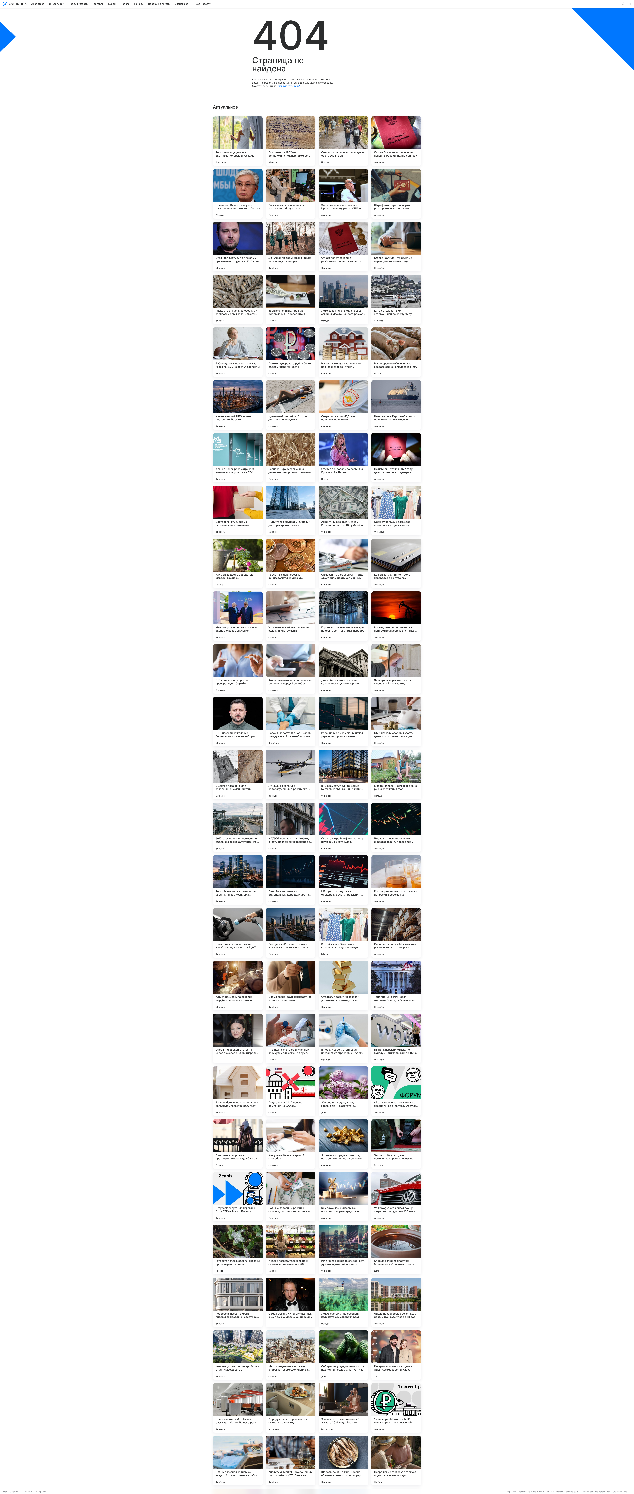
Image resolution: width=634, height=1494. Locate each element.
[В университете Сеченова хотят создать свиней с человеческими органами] (396, 352)
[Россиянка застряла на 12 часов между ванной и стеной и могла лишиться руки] (290, 721)
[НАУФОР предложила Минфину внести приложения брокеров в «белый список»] (290, 827)
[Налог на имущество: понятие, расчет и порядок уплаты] (343, 352)
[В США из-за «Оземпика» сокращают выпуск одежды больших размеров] (343, 933)
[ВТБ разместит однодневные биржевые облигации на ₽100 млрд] (343, 774)
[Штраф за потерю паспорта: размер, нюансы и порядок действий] (396, 194)
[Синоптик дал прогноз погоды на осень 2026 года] (343, 141)
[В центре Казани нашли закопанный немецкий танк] (238, 774)
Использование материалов (596, 1491)
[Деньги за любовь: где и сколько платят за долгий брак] (290, 246)
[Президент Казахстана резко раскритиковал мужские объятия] (238, 194)
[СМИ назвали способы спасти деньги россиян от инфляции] (396, 721)
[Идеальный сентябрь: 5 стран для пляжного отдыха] (290, 405)
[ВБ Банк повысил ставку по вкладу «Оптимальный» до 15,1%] (396, 1038)
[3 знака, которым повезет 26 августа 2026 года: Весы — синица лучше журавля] (343, 1408)
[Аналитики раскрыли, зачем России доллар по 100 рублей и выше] (343, 510)
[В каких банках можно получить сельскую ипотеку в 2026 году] (238, 1091)
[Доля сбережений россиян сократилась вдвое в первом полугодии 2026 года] (343, 669)
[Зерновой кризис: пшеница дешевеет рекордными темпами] (290, 457)
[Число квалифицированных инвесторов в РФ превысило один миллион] (396, 827)
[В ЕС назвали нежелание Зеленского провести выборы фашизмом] (238, 721)
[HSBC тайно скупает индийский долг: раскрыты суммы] (290, 510)
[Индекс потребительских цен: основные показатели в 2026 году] (290, 1249)
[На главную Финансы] (17, 4)
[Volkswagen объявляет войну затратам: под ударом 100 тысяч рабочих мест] (396, 1196)
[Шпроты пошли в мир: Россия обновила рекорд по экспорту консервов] (343, 1460)
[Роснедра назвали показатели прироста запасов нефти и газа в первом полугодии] (396, 616)
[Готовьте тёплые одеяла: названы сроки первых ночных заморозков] (238, 1249)
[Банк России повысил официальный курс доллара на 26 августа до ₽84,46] (290, 880)
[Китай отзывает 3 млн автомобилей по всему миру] (396, 299)
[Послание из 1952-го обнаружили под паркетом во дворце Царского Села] (290, 141)
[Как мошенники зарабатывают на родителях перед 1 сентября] (290, 669)
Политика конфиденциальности (533, 1491)
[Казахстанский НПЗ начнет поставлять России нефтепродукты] (238, 405)
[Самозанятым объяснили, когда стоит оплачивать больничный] (343, 563)
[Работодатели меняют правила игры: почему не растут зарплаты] (238, 352)
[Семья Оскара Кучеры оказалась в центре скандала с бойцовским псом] (290, 1302)
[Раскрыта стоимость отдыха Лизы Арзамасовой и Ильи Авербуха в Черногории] (396, 1355)
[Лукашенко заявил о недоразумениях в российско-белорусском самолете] (290, 774)
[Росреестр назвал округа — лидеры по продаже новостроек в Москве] (238, 1302)
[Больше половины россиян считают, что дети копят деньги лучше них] (290, 1196)
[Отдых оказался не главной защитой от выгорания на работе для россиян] (238, 1460)
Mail (5, 1491)
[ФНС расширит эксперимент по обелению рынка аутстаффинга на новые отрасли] (238, 827)
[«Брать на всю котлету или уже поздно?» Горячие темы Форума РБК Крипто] (396, 1091)
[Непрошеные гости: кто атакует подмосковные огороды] (396, 1460)
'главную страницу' (288, 86)
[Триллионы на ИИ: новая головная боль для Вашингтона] (396, 985)
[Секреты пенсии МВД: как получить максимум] (343, 405)
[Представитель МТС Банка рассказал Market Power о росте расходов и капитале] (238, 1408)
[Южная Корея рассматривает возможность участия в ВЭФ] (238, 457)
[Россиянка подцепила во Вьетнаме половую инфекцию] (238, 141)
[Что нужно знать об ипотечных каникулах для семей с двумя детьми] (290, 1038)
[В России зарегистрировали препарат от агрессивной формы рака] (343, 1038)
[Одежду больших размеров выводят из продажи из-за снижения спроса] (396, 510)
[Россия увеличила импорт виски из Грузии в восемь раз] (396, 880)
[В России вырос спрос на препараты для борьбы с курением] (238, 669)
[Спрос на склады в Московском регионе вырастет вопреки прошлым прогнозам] (396, 933)
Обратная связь (620, 1491)
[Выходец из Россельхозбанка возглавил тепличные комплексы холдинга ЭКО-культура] (290, 933)
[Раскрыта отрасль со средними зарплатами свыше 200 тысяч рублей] (238, 299)
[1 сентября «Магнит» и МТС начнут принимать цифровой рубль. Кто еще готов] (396, 1408)
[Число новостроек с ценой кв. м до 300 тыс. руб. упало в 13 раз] (396, 1302)
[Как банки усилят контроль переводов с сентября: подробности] (396, 563)
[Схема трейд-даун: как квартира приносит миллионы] (290, 985)
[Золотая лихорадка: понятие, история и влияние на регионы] (343, 1144)
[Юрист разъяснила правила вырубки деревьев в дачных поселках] (238, 985)
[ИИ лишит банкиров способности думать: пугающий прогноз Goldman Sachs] (343, 1249)
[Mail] (5, 4)
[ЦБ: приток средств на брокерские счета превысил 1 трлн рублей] (343, 880)
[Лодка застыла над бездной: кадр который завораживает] (343, 1302)
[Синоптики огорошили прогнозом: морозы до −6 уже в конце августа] (238, 1144)
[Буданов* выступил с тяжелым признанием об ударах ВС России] (238, 246)
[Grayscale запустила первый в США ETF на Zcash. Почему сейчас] (238, 1196)
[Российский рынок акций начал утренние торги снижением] (343, 721)
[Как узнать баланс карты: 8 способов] (290, 1144)
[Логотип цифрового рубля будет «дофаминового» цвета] (290, 352)
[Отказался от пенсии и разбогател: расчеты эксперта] (343, 246)
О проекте (511, 1491)
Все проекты (41, 1491)
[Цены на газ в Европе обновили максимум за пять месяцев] (396, 405)
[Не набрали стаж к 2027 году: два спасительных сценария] (396, 457)
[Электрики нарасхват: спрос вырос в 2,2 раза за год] (396, 669)
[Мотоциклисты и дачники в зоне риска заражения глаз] (396, 774)
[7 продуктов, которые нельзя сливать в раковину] (290, 1408)
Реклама (28, 1491)
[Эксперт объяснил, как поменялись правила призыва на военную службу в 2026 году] (396, 1144)
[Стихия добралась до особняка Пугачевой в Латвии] (343, 457)
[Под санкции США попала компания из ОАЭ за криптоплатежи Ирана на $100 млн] (290, 1091)
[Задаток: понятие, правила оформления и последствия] (290, 299)
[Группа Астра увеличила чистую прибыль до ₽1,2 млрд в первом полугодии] (343, 616)
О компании (15, 1491)
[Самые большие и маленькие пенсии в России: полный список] (396, 141)
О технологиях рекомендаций (565, 1491)
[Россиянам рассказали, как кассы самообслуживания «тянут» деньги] (290, 194)
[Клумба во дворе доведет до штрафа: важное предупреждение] (238, 563)
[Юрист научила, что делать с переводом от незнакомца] (396, 246)
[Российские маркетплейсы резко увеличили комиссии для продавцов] (238, 880)
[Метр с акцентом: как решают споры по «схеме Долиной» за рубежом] (290, 1355)
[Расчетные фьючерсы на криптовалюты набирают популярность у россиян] (290, 563)
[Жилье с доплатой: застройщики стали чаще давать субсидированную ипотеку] (238, 1355)
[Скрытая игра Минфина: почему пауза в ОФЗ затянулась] (343, 827)
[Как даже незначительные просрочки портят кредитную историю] (343, 1196)
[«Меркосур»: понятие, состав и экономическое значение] (238, 616)
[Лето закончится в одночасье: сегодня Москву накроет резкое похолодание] (343, 299)
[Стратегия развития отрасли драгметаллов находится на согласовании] (343, 985)
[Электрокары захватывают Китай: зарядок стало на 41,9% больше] (238, 933)
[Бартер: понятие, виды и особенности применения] (238, 510)
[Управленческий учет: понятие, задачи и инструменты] (290, 616)
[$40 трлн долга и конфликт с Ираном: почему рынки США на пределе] (343, 194)
